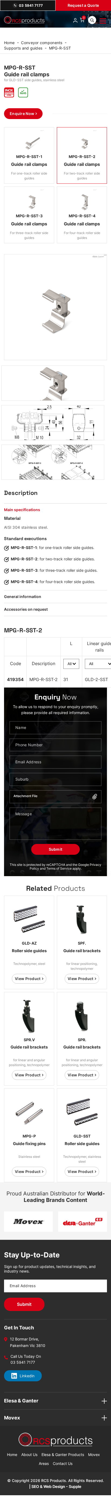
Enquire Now (22, 113)
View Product (27, 978)
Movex (94, 1454)
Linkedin (27, 1375)
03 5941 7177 (31, 5)
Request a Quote (83, 5)
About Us (29, 1454)
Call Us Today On (26, 1356)
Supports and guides (23, 48)
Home (9, 42)
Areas (44, 1463)
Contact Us (62, 1463)
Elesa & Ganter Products (62, 1454)
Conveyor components (41, 42)
